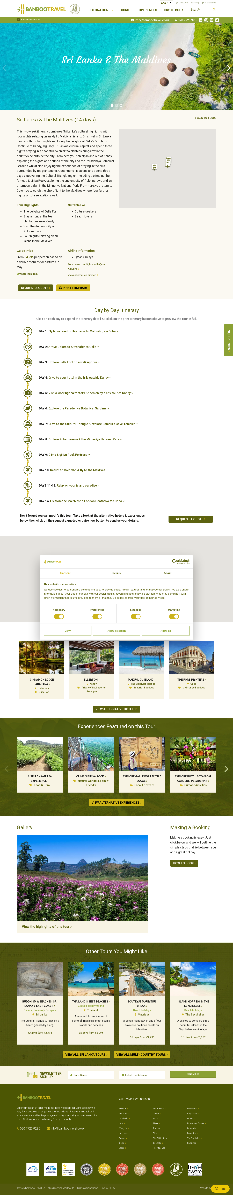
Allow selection (116, 630)
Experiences (147, 10)
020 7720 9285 (188, 20)
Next (228, 67)
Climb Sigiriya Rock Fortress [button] (63, 454)
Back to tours (206, 118)
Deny (67, 630)
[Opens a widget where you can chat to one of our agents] (220, 1189)
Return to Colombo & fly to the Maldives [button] (72, 470)
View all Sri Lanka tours (85, 1054)
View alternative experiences (116, 802)
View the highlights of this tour (46, 927)
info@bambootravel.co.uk (152, 20)
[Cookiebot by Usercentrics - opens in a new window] (175, 561)
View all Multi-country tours (141, 1054)
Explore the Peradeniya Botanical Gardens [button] (73, 408)
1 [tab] (112, 105)
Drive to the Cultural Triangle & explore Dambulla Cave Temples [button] (87, 424)
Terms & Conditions (87, 1188)
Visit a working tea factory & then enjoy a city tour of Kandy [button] (85, 393)
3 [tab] (121, 105)
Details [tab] (116, 573)
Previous (4, 67)
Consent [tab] (65, 573)
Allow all (166, 630)
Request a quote (34, 288)
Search (214, 10)
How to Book (173, 10)
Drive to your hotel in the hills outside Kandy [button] (74, 377)
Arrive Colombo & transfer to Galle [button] (68, 347)
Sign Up (193, 1074)
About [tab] (167, 573)
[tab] (127, 331)
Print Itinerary (75, 288)
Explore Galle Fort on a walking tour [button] (68, 362)
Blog (196, 3)
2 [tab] (116, 105)
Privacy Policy (107, 1188)
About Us (183, 3)
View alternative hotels (116, 709)
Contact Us (210, 3)
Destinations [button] (100, 10)
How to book (183, 863)
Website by (208, 1188)
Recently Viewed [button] (28, 19)
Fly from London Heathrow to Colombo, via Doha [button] (77, 331)
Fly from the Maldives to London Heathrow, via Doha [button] (81, 501)
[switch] (97, 616)
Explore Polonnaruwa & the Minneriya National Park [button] (79, 439)
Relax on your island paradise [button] (68, 485)
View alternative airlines (82, 275)
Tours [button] (124, 10)
